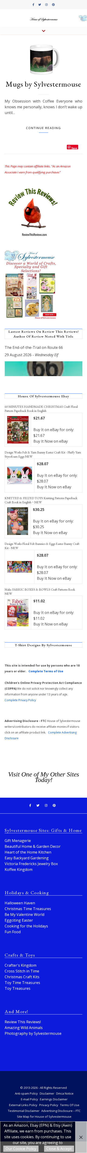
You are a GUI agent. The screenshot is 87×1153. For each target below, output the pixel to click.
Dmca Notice (65, 1093)
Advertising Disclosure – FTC (61, 1111)
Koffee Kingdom (18, 869)
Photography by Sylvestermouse (33, 1033)
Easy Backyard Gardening (27, 857)
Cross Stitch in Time (22, 971)
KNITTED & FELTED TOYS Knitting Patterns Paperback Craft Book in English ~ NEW (41, 500)
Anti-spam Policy (26, 1093)
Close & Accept (59, 1148)
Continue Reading (43, 128)
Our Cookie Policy (21, 1148)
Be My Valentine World (24, 914)
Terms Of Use (69, 1105)
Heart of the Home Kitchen (28, 852)
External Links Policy (23, 1105)
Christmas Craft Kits (22, 976)
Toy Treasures (17, 988)
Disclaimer (47, 1093)
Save (74, 147)
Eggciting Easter (19, 920)
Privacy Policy (48, 1105)
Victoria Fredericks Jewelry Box (31, 863)
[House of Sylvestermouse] (43, 18)
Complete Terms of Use (46, 671)
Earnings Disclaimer (54, 1099)
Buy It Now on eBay (50, 441)
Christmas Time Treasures (28, 908)
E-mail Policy (29, 1099)
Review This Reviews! (23, 1021)
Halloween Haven (20, 902)
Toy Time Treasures (22, 982)
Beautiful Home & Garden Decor (33, 846)
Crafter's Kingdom (20, 965)
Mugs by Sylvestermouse (43, 84)
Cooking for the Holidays (26, 926)
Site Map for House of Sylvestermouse (44, 1116)
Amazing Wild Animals (24, 1027)
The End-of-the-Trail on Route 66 (34, 347)
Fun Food (13, 931)
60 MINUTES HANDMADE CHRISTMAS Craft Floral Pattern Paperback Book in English (41, 408)
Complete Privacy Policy (20, 700)
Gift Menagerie (18, 840)
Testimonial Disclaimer (23, 1111)
